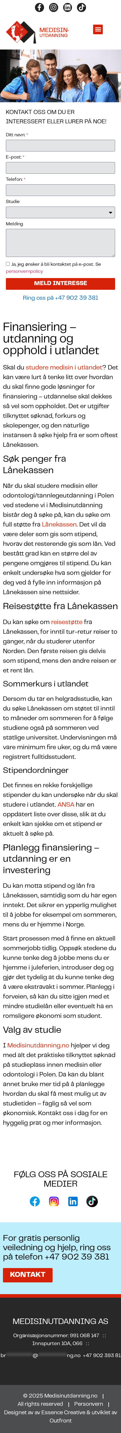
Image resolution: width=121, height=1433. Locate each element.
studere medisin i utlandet (64, 368)
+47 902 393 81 (102, 1356)
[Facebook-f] (39, 7)
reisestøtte (67, 622)
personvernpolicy (24, 271)
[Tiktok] (81, 7)
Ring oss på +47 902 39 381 (60, 298)
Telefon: (16, 180)
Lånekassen (59, 525)
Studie (13, 202)
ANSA (66, 805)
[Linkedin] (67, 7)
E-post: (15, 157)
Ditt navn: (17, 135)
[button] (98, 29)
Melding (14, 224)
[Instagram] (53, 7)
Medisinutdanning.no (38, 1046)
